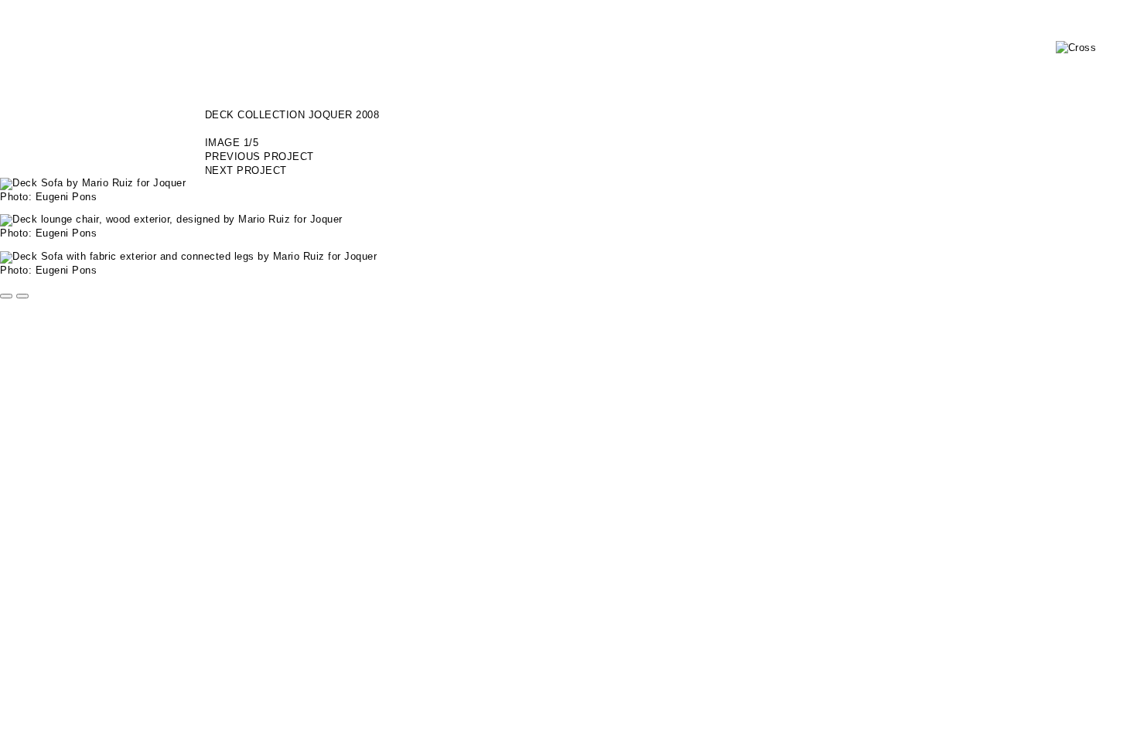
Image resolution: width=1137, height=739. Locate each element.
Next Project (246, 170)
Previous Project (259, 156)
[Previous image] (6, 296)
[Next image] (22, 296)
